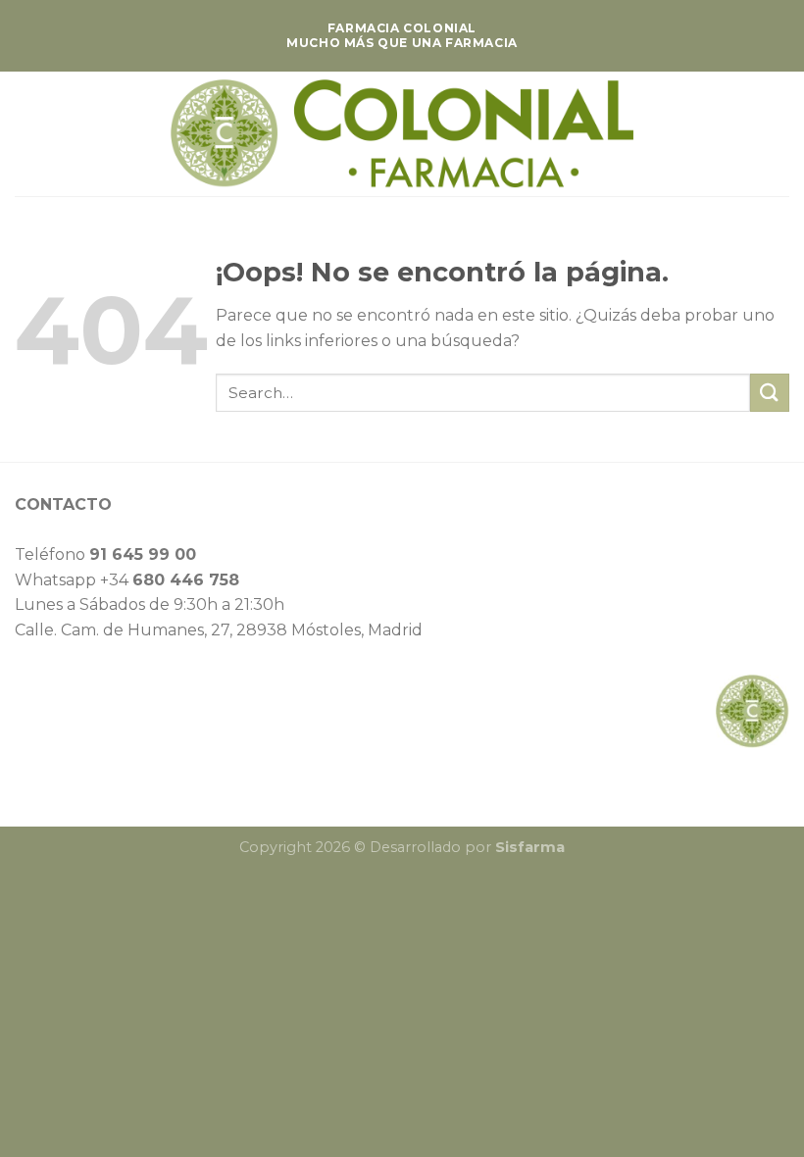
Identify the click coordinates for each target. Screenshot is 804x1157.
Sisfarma (530, 847)
